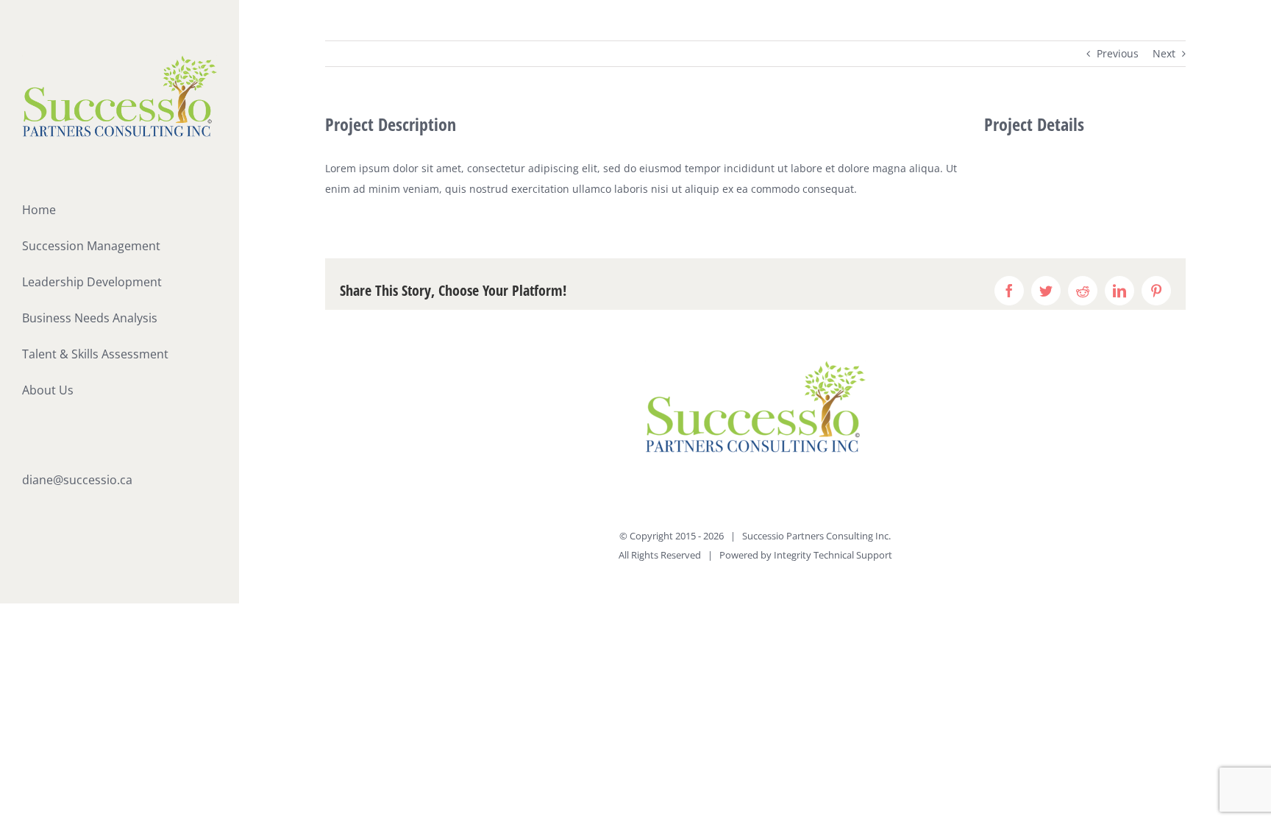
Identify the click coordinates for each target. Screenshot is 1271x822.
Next (1164, 53)
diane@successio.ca (77, 480)
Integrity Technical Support (833, 554)
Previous (1118, 53)
